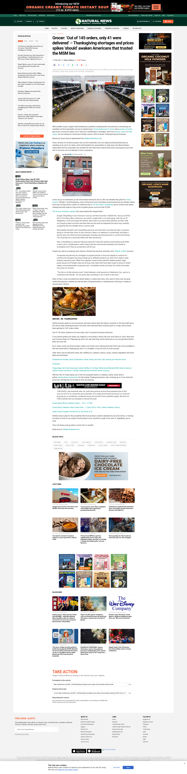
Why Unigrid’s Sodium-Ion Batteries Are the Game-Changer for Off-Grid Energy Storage (31, 84)
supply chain (64, 71)
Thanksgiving (89, 71)
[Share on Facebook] (59, 65)
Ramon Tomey (64, 504)
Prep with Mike (32, 15)
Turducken (56, 364)
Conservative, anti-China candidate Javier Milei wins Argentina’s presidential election (93, 508)
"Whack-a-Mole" (121, 251)
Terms (64, 757)
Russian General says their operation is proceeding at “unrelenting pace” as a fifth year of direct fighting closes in (31, 57)
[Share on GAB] (73, 65)
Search (171, 15)
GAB (144, 739)
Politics (54, 28)
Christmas (59, 69)
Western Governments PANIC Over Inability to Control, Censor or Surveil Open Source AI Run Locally (40, 194)
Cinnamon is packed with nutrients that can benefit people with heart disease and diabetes (121, 508)
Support (83, 727)
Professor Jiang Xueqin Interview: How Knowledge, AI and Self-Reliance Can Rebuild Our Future (23, 226)
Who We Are (84, 719)
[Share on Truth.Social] (77, 65)
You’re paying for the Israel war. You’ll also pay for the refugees (120, 536)
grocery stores (120, 132)
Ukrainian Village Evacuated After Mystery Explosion (29, 92)
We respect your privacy (22, 734)
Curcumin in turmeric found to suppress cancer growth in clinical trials (64, 537)
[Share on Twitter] (63, 65)
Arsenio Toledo (120, 504)
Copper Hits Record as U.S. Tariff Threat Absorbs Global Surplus (29, 99)
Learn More (116, 767)
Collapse (60, 34)
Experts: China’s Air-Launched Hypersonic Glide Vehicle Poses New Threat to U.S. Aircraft (30, 116)
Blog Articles (116, 734)
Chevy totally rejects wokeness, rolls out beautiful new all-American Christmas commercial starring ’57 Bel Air (93, 617)
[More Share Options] (86, 65)
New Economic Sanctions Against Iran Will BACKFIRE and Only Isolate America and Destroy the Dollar (40, 226)
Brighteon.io (146, 719)
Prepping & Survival (112, 28)
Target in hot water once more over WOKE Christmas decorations (65, 507)
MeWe (145, 737)
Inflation (105, 69)
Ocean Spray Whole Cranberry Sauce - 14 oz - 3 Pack (72, 403)
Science (126, 28)
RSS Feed (115, 737)
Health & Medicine (77, 28)
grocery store (97, 69)
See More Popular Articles (31, 136)
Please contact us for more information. (64, 702)
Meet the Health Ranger (88, 722)
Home (15, 15)
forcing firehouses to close (103, 129)
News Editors (69, 60)
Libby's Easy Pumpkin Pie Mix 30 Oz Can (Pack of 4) (72, 412)
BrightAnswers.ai (133, 15)
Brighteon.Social (148, 722)
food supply (89, 69)
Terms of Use (85, 742)
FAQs (163, 15)
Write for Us (84, 729)
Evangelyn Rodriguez (66, 533)
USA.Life (145, 742)
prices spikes (113, 69)
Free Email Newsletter (87, 724)
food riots (71, 69)
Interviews (42, 15)
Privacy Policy (85, 739)
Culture (64, 28)
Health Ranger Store (118, 724)
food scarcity (79, 69)
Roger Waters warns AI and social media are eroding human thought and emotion (31, 66)
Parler (144, 727)
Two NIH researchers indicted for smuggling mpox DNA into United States (29, 107)
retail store (122, 69)
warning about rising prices (68, 377)
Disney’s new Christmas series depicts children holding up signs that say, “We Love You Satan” (120, 616)
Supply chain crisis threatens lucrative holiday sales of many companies (120, 648)
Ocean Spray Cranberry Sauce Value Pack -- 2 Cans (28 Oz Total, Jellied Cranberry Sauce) (86, 407)
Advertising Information (88, 734)
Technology (137, 28)
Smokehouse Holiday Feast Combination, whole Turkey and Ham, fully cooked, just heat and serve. (89, 359)
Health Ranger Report (24, 172)
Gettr (144, 732)
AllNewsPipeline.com (93, 138)
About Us (157, 15)
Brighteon (22, 15)
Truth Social (146, 729)
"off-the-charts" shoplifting (102, 205)
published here (75, 760)
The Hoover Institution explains (64, 211)
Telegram (146, 724)
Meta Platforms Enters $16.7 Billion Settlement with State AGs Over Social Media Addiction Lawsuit (31, 75)
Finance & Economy (94, 28)
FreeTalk (145, 734)
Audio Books (51, 15)
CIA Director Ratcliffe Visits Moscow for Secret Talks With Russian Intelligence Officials (30, 48)
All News (115, 722)
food (65, 69)
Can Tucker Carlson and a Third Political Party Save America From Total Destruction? (23, 211)
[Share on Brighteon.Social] (54, 65)
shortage (130, 69)
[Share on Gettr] (82, 65)
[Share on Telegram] (68, 65)
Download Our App (146, 15)
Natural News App (117, 729)
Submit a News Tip (86, 737)
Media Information (86, 732)
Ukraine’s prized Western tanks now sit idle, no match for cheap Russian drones (31, 124)
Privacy (59, 757)
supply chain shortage (76, 71)
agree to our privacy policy (68, 770)
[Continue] (56, 729)
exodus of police (125, 129)
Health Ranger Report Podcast (121, 727)
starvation (55, 71)
